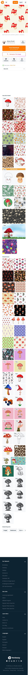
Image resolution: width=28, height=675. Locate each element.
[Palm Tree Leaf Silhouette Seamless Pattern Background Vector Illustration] (8, 260)
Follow (23, 42)
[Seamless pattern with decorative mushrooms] (8, 113)
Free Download (14, 48)
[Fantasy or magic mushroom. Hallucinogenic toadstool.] (8, 589)
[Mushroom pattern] (8, 172)
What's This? (12, 65)
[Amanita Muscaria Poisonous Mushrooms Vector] (8, 101)
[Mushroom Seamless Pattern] (8, 404)
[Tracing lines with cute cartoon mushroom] (13, 246)
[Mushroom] (13, 325)
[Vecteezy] (2, 2)
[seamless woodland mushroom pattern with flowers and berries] (8, 125)
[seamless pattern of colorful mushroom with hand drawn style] (8, 137)
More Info (6, 67)
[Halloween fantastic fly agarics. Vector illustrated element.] (8, 613)
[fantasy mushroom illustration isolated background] (8, 637)
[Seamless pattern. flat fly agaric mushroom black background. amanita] (7, 415)
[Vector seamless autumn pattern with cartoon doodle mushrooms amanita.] (18, 415)
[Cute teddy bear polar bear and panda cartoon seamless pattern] (8, 296)
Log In (20, 2)
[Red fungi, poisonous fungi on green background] (8, 284)
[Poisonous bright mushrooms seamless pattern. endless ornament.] (8, 369)
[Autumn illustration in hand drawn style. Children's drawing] (8, 232)
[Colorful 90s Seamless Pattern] (9, 340)
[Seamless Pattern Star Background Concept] (13, 309)
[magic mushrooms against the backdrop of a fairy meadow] (8, 518)
